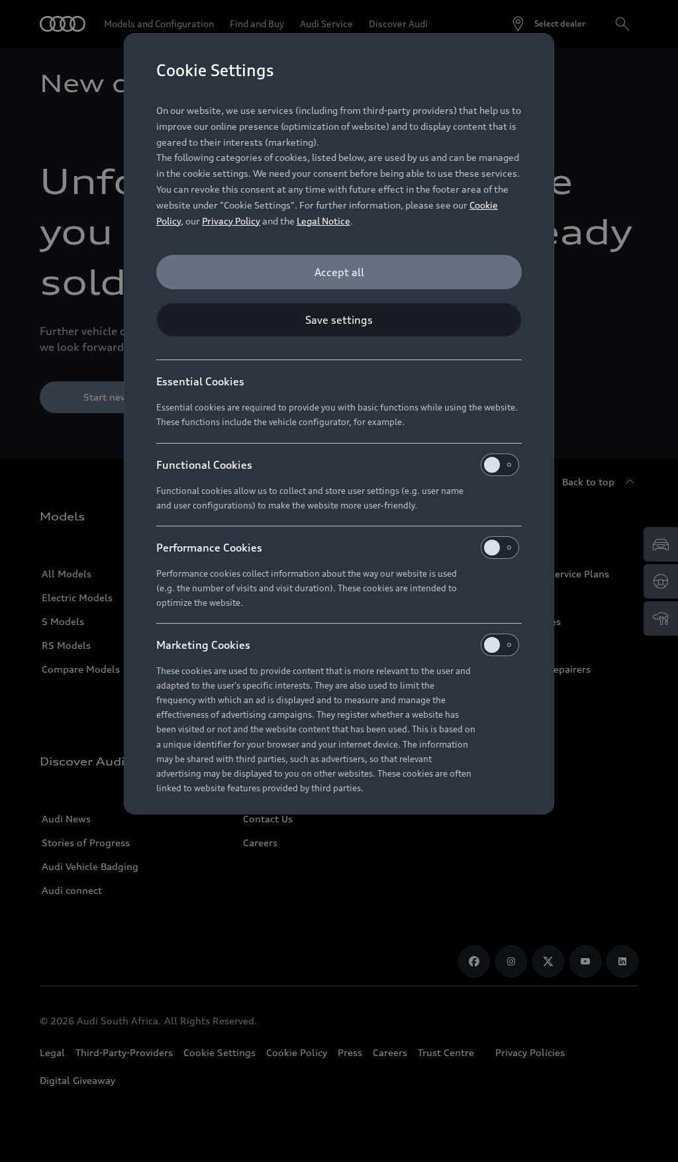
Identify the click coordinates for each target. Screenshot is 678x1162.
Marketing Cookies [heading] (203, 645)
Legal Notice (323, 220)
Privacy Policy (231, 220)
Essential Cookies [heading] (200, 381)
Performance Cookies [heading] (209, 547)
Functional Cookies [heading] (204, 464)
